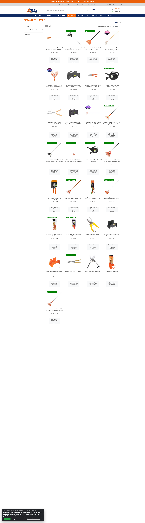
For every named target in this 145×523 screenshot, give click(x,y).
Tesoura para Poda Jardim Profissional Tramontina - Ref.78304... (54, 198)
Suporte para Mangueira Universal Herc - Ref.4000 (54, 272)
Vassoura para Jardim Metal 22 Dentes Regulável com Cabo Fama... (54, 309)
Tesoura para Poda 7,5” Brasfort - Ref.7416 (93, 235)
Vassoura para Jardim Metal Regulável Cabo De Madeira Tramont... (112, 49)
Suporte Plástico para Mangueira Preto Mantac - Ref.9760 (112, 235)
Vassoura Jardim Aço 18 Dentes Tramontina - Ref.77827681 (93, 123)
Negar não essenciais (18, 519)
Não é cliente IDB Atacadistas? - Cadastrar (95, 4)
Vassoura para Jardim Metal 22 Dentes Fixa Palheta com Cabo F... (73, 197)
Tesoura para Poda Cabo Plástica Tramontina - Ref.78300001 (93, 86)
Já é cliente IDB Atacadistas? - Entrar (70, 4)
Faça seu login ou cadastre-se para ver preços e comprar (54, 60)
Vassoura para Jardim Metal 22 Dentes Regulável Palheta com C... (112, 197)
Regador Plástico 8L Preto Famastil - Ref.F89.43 (93, 160)
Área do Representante (116, 4)
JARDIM (27, 26)
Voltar (119, 22)
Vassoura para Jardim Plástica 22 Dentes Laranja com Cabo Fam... (93, 48)
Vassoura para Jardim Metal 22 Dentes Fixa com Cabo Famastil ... (73, 160)
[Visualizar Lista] (49, 26)
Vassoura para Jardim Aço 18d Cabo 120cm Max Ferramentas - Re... (54, 87)
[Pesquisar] (87, 10)
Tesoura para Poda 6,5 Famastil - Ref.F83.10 (73, 235)
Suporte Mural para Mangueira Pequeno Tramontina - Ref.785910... (73, 86)
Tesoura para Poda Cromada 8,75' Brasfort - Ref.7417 (92, 272)
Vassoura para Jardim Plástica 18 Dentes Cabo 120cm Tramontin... (54, 48)
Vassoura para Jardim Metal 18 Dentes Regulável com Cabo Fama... (112, 123)
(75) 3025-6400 (117, 11)
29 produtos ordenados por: (104, 26)
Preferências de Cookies (33, 519)
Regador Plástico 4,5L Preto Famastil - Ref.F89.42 (112, 86)
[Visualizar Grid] (46, 26)
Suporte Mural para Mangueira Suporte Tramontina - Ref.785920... (73, 123)
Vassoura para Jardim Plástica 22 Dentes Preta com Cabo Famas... (73, 48)
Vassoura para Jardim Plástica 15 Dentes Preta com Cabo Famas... (54, 160)
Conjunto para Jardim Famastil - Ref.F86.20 (54, 235)
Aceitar (7, 519)
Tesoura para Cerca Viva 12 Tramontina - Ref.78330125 (54, 123)
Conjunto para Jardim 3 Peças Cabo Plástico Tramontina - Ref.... (93, 197)
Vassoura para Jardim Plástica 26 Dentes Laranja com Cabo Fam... (112, 160)
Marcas (27, 34)
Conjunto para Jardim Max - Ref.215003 (112, 272)
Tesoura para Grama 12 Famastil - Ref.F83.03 (73, 272)
